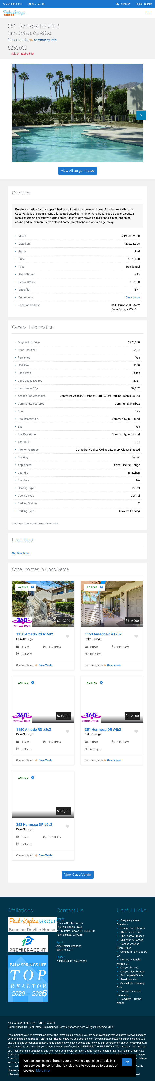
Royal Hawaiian (129, 979)
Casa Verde (32, 39)
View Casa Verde (77, 874)
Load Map (22, 540)
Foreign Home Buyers (132, 928)
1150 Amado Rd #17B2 (103, 634)
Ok (127, 1062)
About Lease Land (130, 932)
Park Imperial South (131, 975)
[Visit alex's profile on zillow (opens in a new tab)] (28, 943)
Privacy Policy (60, 1038)
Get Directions (20, 553)
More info (43, 1070)
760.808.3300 (14, 4)
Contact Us (38, 4)
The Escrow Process (132, 935)
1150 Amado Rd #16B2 (34, 634)
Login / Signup (144, 3)
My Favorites (123, 3)
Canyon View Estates (132, 971)
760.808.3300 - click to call (71, 961)
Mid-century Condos (131, 940)
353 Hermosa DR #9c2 (34, 824)
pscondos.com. (77, 1027)
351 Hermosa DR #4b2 (103, 729)
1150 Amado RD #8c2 (33, 729)
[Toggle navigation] (148, 12)
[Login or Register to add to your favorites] (68, 636)
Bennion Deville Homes (69, 923)
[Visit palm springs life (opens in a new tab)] (28, 978)
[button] (141, 115)
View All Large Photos (77, 170)
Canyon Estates (129, 967)
